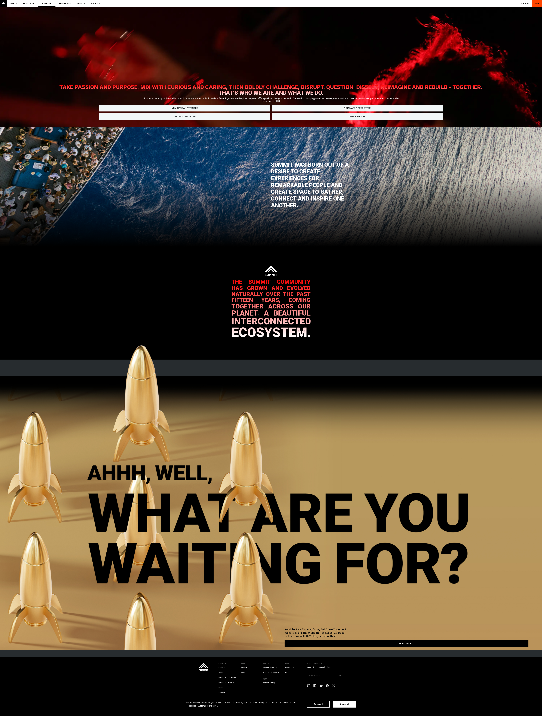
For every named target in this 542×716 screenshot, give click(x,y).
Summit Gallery (269, 683)
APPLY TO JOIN (357, 116)
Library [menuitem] (81, 3)
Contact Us (289, 667)
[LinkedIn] (314, 685)
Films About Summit (271, 672)
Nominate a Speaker (226, 683)
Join (537, 3)
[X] (333, 685)
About (220, 672)
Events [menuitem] (13, 3)
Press (220, 688)
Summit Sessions (270, 667)
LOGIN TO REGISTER (185, 116)
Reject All (318, 704)
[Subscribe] (340, 675)
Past (243, 672)
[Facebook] (327, 685)
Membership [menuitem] (65, 3)
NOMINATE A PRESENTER (357, 108)
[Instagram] (308, 685)
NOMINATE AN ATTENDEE (184, 108)
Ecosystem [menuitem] (29, 3)
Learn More (216, 706)
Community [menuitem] (46, 3)
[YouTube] (321, 685)
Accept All (344, 704)
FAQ (286, 672)
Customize (203, 706)
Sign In (525, 3)
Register (221, 667)
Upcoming (245, 667)
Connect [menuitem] (95, 3)
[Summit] (3, 3)
